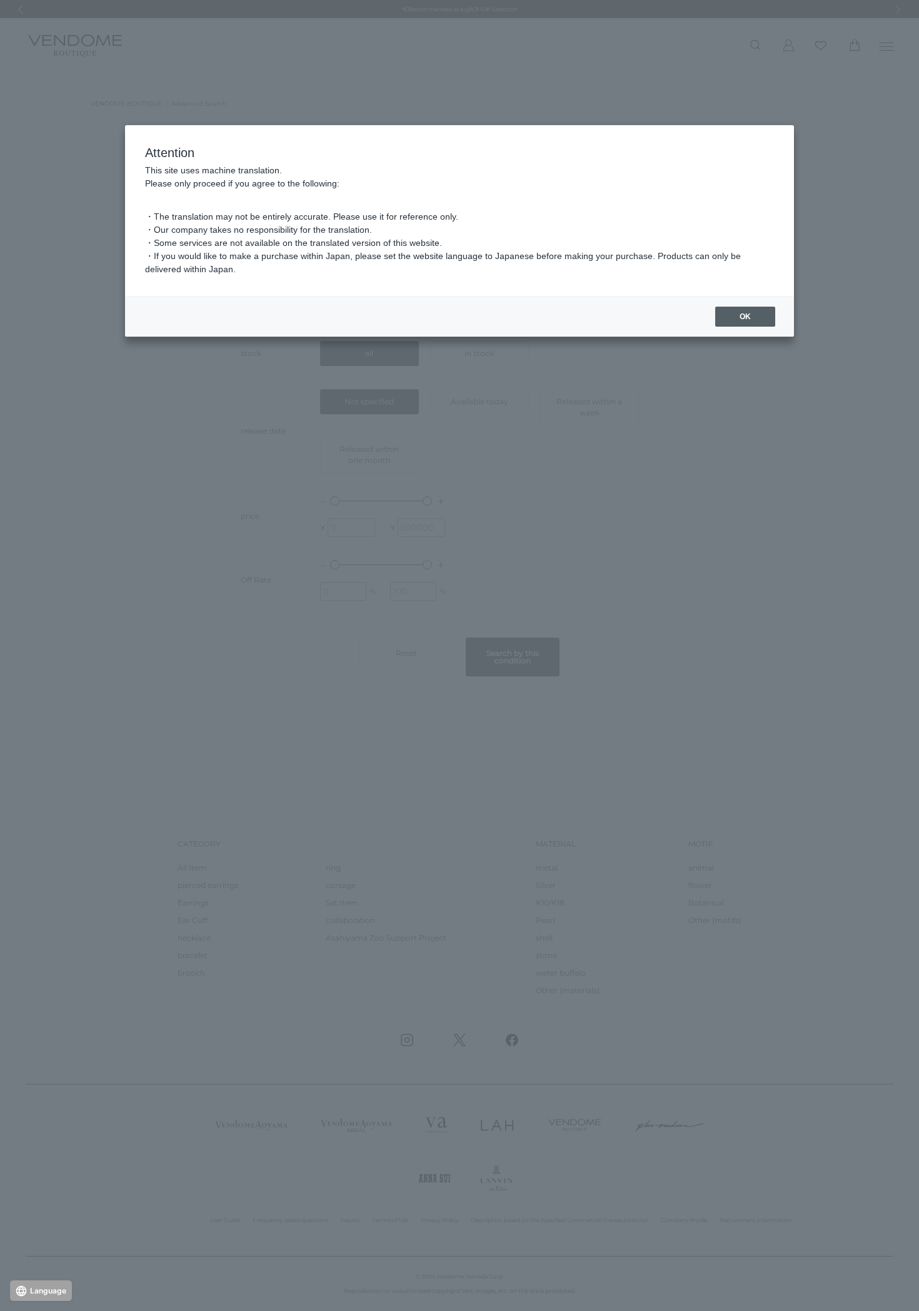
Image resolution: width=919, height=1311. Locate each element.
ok (745, 316)
